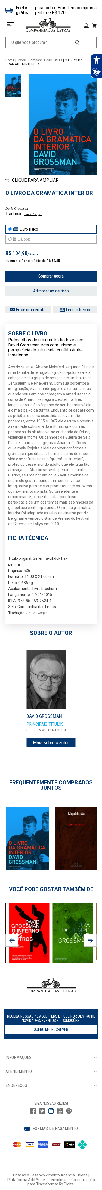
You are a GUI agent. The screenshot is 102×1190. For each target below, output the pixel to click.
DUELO (31, 730)
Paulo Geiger (33, 214)
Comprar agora (51, 276)
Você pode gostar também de (51, 889)
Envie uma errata (30, 310)
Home (9, 60)
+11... (68, 730)
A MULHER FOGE (51, 730)
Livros (21, 60)
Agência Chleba (74, 1175)
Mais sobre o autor (51, 742)
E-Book (24, 239)
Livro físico (29, 229)
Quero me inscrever (51, 1029)
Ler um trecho (78, 310)
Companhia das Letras (45, 60)
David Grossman (16, 209)
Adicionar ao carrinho (51, 291)
